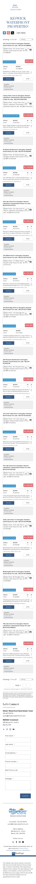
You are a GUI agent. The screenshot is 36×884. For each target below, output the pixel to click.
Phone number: (11, 761)
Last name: (9, 744)
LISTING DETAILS (8, 79)
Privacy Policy (23, 848)
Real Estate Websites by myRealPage (18, 850)
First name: (9, 736)
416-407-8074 (7, 87)
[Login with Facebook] (4, 34)
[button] (4, 729)
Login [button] (21, 32)
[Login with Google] (8, 34)
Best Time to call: (11, 770)
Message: (8, 779)
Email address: (10, 753)
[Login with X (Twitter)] (12, 34)
